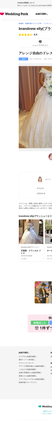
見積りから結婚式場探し (28, 376)
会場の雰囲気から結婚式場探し (30, 373)
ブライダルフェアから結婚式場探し (32, 379)
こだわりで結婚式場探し (28, 369)
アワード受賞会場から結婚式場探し (32, 366)
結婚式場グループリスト (28, 382)
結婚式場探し (42, 14)
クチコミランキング (26, 363)
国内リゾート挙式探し (27, 360)
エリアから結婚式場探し (28, 356)
